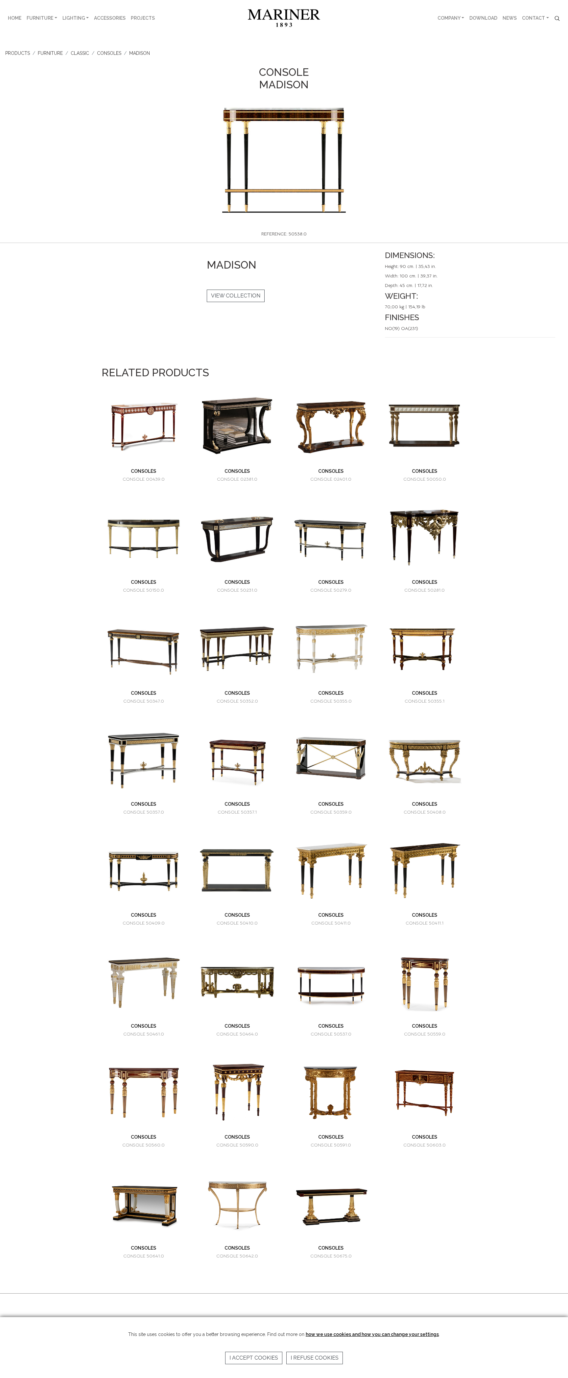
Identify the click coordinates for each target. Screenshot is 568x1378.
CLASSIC (80, 53)
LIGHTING (73, 18)
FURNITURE (40, 18)
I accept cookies (253, 1358)
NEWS (510, 18)
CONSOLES (109, 53)
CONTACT (533, 18)
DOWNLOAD (483, 18)
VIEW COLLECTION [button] (235, 296)
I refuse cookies (315, 1358)
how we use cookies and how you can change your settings (372, 1334)
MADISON (139, 53)
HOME (14, 18)
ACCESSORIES (110, 18)
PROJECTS (143, 18)
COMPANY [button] (449, 18)
